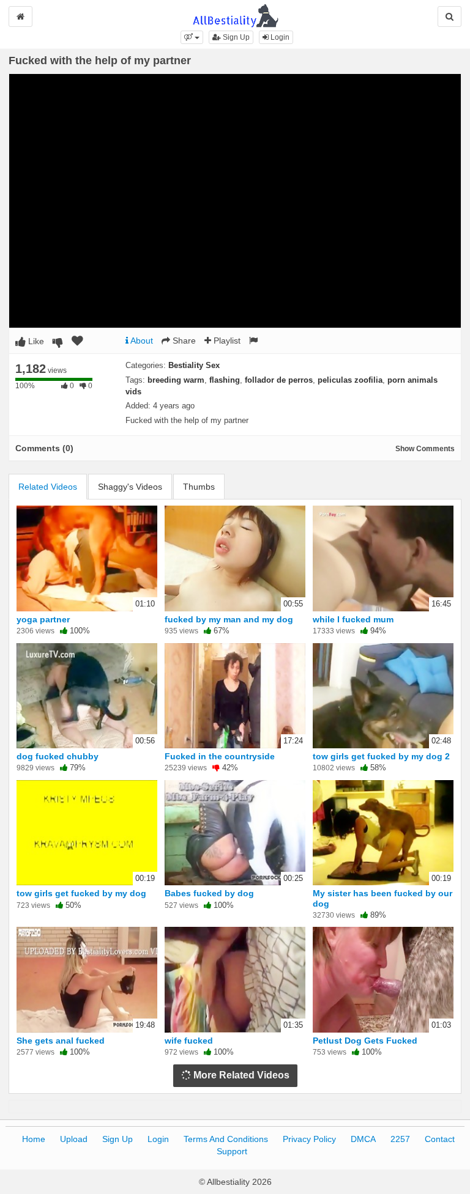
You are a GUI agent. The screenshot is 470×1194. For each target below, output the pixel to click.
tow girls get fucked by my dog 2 (381, 756)
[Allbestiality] (235, 15)
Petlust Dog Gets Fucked (365, 1040)
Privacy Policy (309, 1139)
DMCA (363, 1139)
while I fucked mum (353, 619)
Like (35, 341)
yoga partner (43, 619)
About (141, 340)
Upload (74, 1139)
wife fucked (189, 1040)
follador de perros (279, 380)
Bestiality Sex (194, 365)
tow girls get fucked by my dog (81, 893)
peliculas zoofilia (350, 380)
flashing (224, 380)
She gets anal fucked (61, 1040)
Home (33, 1139)
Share (183, 340)
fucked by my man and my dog (229, 619)
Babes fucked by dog (209, 893)
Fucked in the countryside (220, 756)
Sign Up (235, 37)
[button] (192, 37)
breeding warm (175, 380)
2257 (400, 1139)
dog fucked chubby (58, 756)
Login (279, 37)
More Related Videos (240, 1075)
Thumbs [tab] (199, 487)
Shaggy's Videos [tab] (130, 487)
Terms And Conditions (226, 1139)
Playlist (226, 340)
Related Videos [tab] (47, 487)
